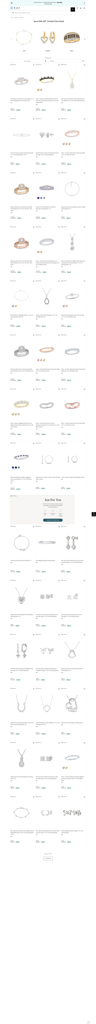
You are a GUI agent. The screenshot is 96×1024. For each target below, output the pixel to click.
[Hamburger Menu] (12, 8)
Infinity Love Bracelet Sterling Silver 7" (21, 560)
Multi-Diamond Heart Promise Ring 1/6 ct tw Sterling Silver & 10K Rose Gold (22, 99)
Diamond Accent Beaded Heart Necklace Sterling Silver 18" (22, 615)
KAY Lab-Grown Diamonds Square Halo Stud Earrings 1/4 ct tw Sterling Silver (47, 777)
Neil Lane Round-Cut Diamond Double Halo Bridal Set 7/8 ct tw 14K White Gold (22, 370)
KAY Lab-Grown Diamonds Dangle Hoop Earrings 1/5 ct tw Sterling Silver (22, 669)
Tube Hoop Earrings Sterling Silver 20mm (73, 477)
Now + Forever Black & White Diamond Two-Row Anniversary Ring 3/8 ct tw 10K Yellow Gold (47, 100)
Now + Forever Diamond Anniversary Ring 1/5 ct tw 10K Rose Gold (73, 424)
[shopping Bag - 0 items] (84, 8)
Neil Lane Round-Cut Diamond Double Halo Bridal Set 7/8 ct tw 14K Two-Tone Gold (21, 208)
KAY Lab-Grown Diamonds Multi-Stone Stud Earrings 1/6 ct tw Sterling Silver (47, 615)
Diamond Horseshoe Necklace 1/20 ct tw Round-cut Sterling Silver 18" (22, 723)
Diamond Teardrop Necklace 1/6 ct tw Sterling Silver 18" (46, 316)
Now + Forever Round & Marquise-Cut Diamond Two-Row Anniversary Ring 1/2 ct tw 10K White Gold (48, 262)
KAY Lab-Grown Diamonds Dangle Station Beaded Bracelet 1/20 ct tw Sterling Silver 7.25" (22, 832)
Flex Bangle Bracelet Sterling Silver (45, 560)
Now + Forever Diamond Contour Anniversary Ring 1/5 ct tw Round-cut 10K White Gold (47, 425)
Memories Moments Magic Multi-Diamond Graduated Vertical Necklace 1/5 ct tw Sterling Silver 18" (73, 262)
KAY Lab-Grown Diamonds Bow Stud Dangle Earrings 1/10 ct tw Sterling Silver (47, 669)
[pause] (12, 3)
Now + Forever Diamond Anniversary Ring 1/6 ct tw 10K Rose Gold (47, 370)
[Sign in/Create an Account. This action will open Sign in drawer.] (81, 8)
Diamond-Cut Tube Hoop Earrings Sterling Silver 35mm (48, 478)
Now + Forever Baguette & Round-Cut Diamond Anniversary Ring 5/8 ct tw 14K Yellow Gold (22, 425)
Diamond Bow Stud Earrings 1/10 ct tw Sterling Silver (72, 831)
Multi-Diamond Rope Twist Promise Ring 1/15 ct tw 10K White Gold (72, 316)
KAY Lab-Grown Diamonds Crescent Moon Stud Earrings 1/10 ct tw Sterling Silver (48, 831)
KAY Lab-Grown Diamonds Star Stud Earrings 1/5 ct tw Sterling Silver (71, 615)
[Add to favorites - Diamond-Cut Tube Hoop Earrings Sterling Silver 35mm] (59, 443)
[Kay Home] (17, 8)
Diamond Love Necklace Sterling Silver (72, 723)
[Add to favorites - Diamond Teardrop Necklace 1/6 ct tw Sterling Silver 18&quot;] (59, 281)
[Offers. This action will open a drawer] (72, 9)
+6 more (13, 469)
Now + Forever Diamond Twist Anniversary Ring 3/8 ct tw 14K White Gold (73, 370)
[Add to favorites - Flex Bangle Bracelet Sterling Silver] (59, 526)
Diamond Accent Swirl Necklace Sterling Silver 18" (22, 777)
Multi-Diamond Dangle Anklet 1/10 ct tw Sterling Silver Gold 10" (22, 316)
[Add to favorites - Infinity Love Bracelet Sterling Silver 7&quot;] (34, 526)
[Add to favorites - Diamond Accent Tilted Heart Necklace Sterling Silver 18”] (84, 635)
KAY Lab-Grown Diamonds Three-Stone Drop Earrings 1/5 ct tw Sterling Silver (72, 561)
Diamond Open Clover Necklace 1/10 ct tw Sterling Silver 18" (48, 723)
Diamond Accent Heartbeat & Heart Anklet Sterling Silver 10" (73, 208)
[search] (12, 12)
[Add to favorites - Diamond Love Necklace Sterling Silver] (84, 689)
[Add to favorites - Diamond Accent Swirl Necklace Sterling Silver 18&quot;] (34, 743)
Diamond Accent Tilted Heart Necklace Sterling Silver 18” (72, 669)
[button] (84, 3)
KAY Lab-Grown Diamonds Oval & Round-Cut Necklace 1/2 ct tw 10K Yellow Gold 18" (73, 99)
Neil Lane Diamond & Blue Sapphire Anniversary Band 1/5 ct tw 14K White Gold (21, 479)
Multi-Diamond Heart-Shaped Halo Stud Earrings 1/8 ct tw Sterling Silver (47, 154)
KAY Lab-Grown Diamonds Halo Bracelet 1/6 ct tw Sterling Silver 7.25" (22, 154)
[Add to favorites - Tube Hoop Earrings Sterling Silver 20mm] (84, 443)
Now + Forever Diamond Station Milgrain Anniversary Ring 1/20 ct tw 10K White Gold (72, 778)
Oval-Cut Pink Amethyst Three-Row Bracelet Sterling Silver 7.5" (46, 208)
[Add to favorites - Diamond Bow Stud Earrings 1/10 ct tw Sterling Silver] (84, 797)
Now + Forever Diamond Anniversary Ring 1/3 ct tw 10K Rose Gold (73, 154)
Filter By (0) (27, 61)
